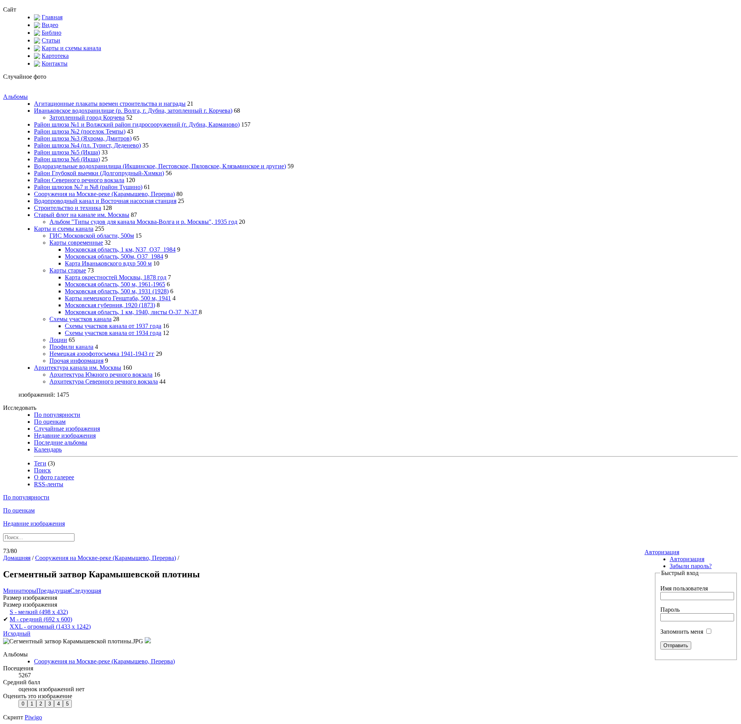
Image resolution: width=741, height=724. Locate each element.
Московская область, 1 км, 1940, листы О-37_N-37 (132, 312)
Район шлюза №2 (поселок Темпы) (79, 131)
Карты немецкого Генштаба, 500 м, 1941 (118, 298)
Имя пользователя (684, 588)
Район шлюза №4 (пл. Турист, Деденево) (87, 145)
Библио (51, 32)
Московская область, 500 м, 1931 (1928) (117, 291)
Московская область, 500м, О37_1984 (114, 256)
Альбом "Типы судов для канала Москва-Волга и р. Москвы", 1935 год (143, 221)
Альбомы (15, 96)
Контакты (55, 63)
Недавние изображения (65, 435)
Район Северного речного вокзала (79, 180)
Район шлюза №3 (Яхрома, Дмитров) (83, 138)
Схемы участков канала (80, 319)
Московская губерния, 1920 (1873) (110, 305)
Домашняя (16, 558)
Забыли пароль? (691, 566)
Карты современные (76, 242)
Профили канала (71, 346)
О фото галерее (54, 477)
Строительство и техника (67, 208)
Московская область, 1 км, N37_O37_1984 (120, 249)
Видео (50, 25)
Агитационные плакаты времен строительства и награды (110, 103)
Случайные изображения (67, 428)
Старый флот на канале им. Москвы (81, 214)
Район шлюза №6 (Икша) (67, 159)
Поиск (42, 470)
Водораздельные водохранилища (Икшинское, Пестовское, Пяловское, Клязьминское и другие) (160, 166)
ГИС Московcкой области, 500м (91, 235)
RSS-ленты (48, 484)
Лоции (58, 340)
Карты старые (67, 270)
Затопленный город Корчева (87, 117)
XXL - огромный (50, 626)
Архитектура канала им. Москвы (77, 367)
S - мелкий (39, 612)
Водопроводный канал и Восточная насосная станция (105, 201)
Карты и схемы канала (71, 48)
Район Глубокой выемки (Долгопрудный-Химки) (99, 173)
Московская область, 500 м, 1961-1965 (115, 284)
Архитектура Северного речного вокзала (103, 381)
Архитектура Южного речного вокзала (100, 374)
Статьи (51, 40)
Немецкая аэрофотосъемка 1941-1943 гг (101, 353)
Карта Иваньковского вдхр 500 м (108, 263)
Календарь (48, 449)
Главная (52, 17)
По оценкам (50, 421)
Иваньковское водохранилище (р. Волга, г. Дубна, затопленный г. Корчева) (133, 110)
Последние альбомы (60, 442)
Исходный (16, 633)
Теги (40, 463)
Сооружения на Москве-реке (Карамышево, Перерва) (104, 194)
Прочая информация (76, 360)
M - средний (41, 619)
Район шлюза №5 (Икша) (67, 152)
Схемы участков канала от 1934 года (113, 333)
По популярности (57, 414)
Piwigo (33, 717)
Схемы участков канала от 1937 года (113, 326)
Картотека (55, 55)
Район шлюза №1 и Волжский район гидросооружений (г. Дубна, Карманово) (137, 124)
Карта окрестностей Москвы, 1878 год (115, 277)
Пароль (670, 609)
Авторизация (662, 552)
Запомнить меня (682, 631)
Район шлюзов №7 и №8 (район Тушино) (88, 187)
